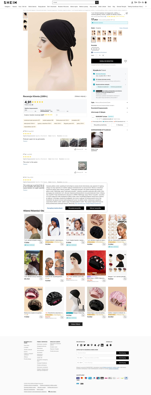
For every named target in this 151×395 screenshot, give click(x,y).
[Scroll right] (146, 6)
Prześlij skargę (27, 359)
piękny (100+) (80, 123)
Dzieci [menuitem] (109, 6)
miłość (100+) (57, 123)
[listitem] (97, 139)
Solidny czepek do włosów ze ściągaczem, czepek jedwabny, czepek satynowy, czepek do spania (117, 313)
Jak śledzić (39, 352)
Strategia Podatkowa (42, 363)
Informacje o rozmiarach (40, 355)
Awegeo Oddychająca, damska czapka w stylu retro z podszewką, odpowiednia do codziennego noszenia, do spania (75, 313)
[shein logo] (10, 2)
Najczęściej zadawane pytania (55, 344)
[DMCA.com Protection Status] (81, 383)
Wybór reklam (40, 389)
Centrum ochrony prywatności (31, 385)
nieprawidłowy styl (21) (29, 126)
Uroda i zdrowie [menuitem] (102, 6)
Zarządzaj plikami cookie (30, 387)
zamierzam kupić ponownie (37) (32, 120)
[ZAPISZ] (125, 61)
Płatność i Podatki (54, 349)
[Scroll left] (143, 6)
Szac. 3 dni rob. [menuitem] (23, 6)
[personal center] (132, 2)
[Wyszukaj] (97, 2)
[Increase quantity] (103, 55)
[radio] (93, 33)
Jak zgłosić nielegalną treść (42, 360)
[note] (29, 245)
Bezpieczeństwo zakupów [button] (102, 84)
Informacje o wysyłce (42, 344)
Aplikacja (109, 341)
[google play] (110, 346)
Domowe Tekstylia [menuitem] (121, 6)
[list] (90, 345)
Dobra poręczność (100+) (62, 120)
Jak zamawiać (40, 350)
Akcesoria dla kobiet (41, 10)
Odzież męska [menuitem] (74, 6)
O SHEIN (26, 347)
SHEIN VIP (39, 357)
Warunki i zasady (42, 387)
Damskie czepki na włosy (64, 10)
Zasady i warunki (28, 349)
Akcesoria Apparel (30, 10)
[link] (135, 2)
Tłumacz (25, 141)
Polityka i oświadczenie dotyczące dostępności (42, 370)
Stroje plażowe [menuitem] (42, 6)
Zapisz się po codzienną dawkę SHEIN (87, 349)
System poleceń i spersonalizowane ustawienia (35, 391)
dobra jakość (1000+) (29, 123)
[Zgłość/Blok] (86, 149)
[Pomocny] (75, 149)
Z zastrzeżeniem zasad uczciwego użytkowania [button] (108, 81)
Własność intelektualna (29, 389)
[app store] (107, 346)
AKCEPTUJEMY (80, 375)
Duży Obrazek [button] (124, 28)
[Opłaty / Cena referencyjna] (98, 19)
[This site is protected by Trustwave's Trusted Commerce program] (77, 383)
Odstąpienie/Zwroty (41, 346)
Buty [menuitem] (114, 6)
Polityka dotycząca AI (52, 387)
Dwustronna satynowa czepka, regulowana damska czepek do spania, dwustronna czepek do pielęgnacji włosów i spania (55, 313)
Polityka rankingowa (42, 365)
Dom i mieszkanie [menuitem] (51, 6)
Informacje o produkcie (42, 367)
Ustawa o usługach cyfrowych (28, 354)
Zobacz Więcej (75, 324)
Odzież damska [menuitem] (32, 6)
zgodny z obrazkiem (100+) (44, 123)
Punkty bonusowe (54, 351)
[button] (143, 2)
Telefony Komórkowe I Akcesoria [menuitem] (136, 6)
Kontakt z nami (53, 347)
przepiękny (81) (75, 120)
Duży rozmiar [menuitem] (93, 6)
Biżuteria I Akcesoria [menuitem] (63, 6)
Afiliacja (26, 357)
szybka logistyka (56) (48, 120)
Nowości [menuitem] (15, 6)
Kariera (25, 351)
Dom (24, 10)
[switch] (56, 115)
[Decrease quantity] (96, 55)
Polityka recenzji (28, 104)
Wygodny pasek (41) (69, 123)
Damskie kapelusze (52, 10)
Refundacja (40, 348)
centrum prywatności (113, 368)
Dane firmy (26, 345)
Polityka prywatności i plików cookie (111, 367)
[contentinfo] (102, 379)
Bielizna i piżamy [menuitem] (83, 6)
